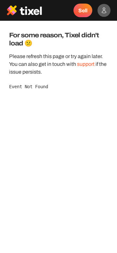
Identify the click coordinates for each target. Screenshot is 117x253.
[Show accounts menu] (104, 10)
